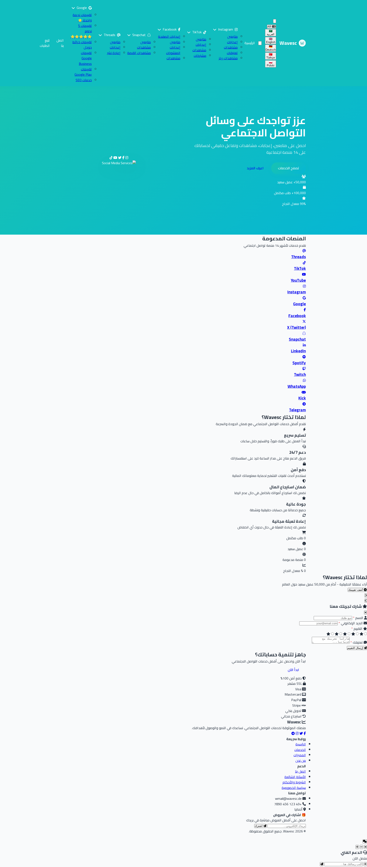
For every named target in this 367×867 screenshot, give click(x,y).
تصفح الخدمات (288, 168)
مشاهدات (231, 47)
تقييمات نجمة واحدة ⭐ (82, 18)
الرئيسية (249, 43)
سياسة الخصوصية (294, 787)
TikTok (197, 32)
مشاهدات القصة (139, 53)
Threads (109, 35)
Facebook (169, 29)
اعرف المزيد (255, 168)
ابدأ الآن (293, 670)
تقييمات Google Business (85, 58)
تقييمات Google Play (83, 72)
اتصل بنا (60, 43)
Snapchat (139, 35)
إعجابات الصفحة (169, 36)
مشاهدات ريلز (228, 58)
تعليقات (232, 53)
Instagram (225, 29)
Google (82, 7)
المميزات (300, 755)
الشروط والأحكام (294, 782)
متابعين (232, 36)
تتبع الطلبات (45, 43)
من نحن (300, 760)
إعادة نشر (113, 53)
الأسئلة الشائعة (295, 777)
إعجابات (232, 42)
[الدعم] (365, 847)
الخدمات (300, 750)
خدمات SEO (84, 80)
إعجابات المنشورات (173, 50)
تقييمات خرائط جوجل (82, 45)
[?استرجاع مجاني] (365, 864)
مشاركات (200, 55)
